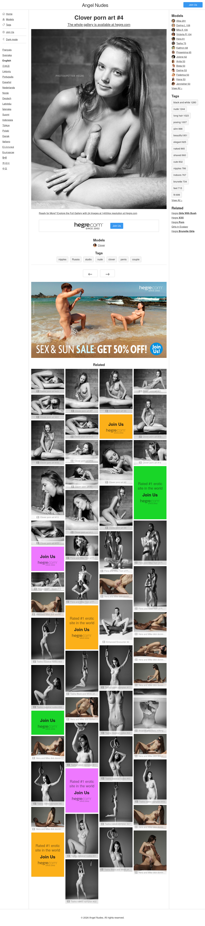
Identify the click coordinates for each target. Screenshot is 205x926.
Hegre (184, 213)
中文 (4, 168)
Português (7, 76)
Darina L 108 (183, 25)
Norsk (5, 93)
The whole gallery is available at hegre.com (99, 24)
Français (7, 49)
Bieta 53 (180, 65)
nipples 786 (179, 168)
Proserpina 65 (183, 52)
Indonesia (7, 120)
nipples (62, 259)
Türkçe (6, 125)
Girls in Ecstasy (180, 226)
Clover (101, 245)
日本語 (6, 66)
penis (124, 259)
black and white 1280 (184, 102)
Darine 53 (181, 70)
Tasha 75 (181, 43)
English (6, 60)
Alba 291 (181, 20)
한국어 (6, 163)
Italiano (6, 141)
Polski (5, 130)
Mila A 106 (182, 29)
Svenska (7, 55)
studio (88, 259)
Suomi (5, 114)
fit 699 (176, 194)
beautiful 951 (180, 135)
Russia (76, 259)
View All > (177, 88)
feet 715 (177, 188)
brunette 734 (180, 181)
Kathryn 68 (182, 47)
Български (8, 152)
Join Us (193, 4)
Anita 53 (180, 61)
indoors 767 (179, 175)
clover (112, 259)
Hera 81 (180, 38)
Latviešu (6, 103)
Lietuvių (6, 71)
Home (9, 14)
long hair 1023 (181, 115)
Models (10, 19)
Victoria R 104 (183, 34)
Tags (8, 24)
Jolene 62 (181, 56)
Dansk (5, 136)
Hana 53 (180, 79)
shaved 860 (179, 155)
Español (6, 82)
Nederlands (8, 87)
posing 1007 (180, 122)
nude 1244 (179, 109)
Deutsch (6, 98)
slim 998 (177, 128)
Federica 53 (182, 74)
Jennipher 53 (183, 83)
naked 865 (179, 148)
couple (135, 259)
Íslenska (6, 109)
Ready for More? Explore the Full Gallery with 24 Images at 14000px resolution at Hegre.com (88, 213)
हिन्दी (4, 157)
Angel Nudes (95, 4)
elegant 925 (179, 142)
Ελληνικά (8, 147)
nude (100, 259)
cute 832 (178, 161)
